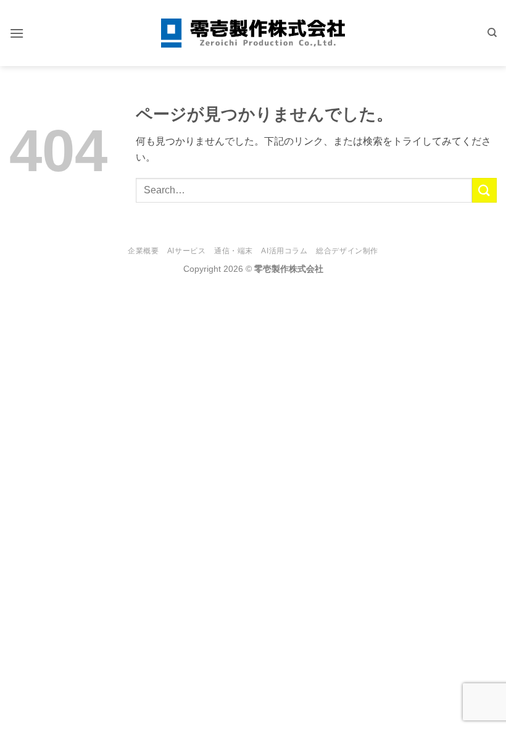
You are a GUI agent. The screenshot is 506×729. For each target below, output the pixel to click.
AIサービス (186, 251)
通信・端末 (233, 251)
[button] (16, 33)
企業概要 (143, 251)
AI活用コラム (284, 251)
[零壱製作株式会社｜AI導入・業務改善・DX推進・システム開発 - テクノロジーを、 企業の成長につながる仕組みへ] (253, 33)
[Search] (492, 32)
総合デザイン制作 (347, 251)
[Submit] (484, 190)
